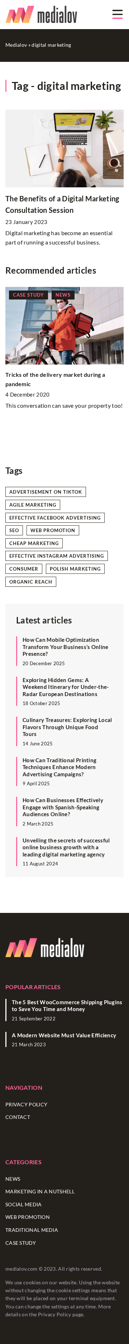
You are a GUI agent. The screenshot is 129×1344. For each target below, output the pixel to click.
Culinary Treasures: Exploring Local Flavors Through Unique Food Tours (67, 727)
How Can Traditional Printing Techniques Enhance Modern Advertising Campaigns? (59, 767)
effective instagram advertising (56, 556)
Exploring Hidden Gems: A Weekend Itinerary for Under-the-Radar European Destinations (66, 687)
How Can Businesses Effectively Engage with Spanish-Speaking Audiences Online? (63, 807)
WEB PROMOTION (27, 1217)
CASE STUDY (20, 1243)
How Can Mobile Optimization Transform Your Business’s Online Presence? (66, 646)
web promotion (52, 530)
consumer (23, 569)
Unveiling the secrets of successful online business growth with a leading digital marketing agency (66, 847)
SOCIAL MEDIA (23, 1204)
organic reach (30, 582)
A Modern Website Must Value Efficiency (64, 1035)
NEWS (12, 1179)
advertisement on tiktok (45, 492)
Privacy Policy (54, 1314)
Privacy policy (26, 1104)
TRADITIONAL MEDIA (31, 1230)
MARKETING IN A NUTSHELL (40, 1191)
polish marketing (75, 569)
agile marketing (32, 505)
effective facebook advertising (55, 518)
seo (14, 530)
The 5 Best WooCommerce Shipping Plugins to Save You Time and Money (67, 1005)
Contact (17, 1117)
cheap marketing (34, 543)
